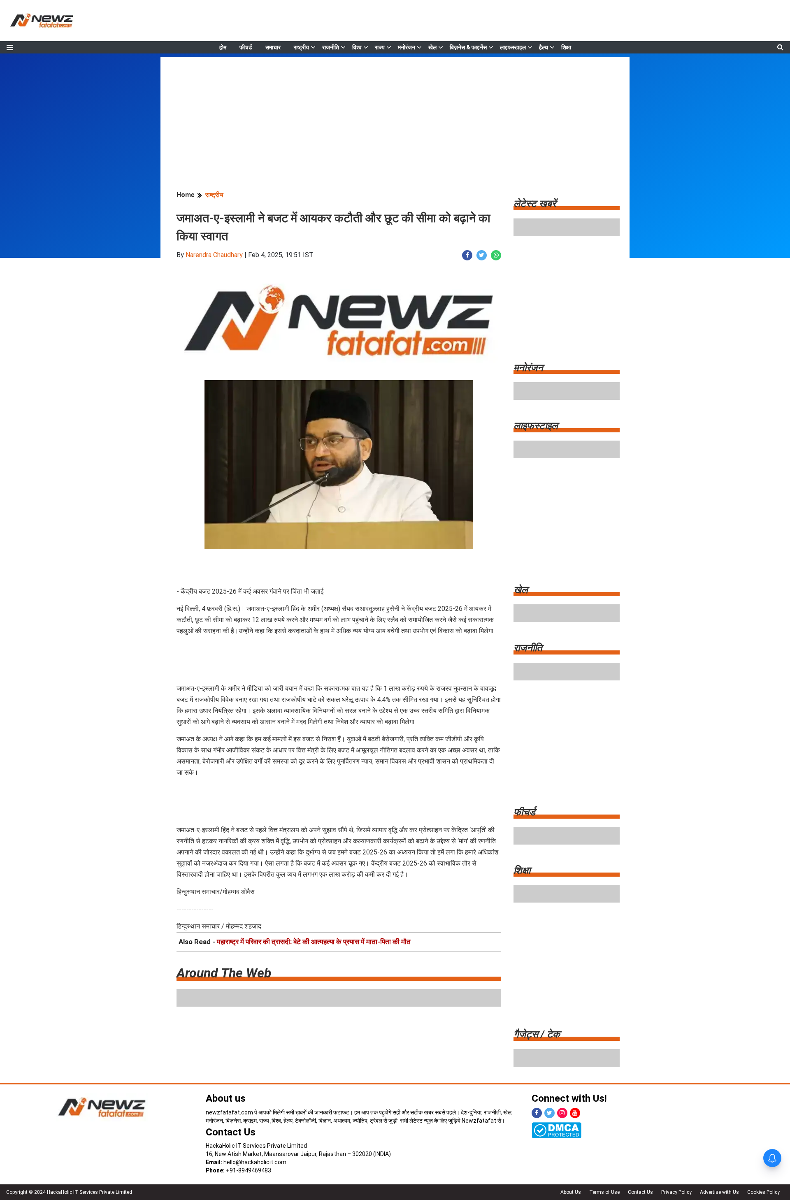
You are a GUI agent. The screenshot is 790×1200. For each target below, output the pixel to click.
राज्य (380, 47)
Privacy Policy (676, 1192)
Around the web (224, 973)
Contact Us (231, 1132)
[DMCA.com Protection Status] (556, 1130)
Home (186, 195)
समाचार (273, 47)
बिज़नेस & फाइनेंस (468, 47)
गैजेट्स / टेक (537, 1034)
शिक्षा (566, 47)
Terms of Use (604, 1192)
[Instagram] (562, 1113)
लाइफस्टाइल (513, 47)
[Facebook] (537, 1113)
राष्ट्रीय (301, 47)
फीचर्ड (245, 47)
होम (222, 47)
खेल (432, 47)
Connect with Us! (569, 1098)
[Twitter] (549, 1113)
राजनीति (330, 47)
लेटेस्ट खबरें (535, 203)
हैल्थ (543, 47)
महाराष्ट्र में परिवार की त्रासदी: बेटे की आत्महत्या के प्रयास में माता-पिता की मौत (314, 942)
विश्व (357, 47)
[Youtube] (575, 1113)
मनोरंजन (406, 47)
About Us (570, 1192)
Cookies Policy (763, 1192)
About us (226, 1098)
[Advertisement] (395, 114)
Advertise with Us (719, 1192)
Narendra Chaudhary (214, 255)
